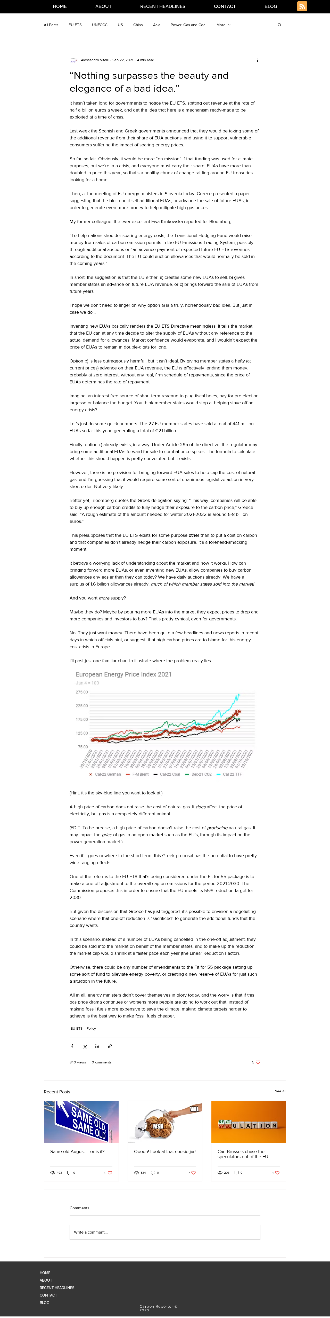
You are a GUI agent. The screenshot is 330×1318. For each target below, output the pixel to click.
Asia (156, 24)
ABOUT (46, 1280)
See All (280, 1091)
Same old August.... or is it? (77, 1151)
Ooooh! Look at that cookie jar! (165, 1151)
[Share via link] (110, 1046)
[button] (279, 24)
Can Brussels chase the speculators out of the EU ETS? (243, 1154)
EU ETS (75, 24)
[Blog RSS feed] (302, 6)
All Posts (51, 24)
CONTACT (48, 1295)
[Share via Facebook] (72, 1046)
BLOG (44, 1303)
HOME (45, 1273)
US (120, 24)
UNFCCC (100, 24)
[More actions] (257, 60)
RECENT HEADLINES (57, 1288)
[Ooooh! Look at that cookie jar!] (165, 1122)
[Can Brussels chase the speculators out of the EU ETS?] (248, 1122)
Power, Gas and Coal (188, 24)
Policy (91, 1028)
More (221, 24)
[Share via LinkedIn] (97, 1046)
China (138, 24)
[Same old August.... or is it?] (81, 1122)
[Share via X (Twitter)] (84, 1046)
